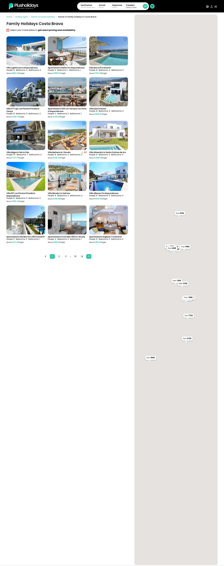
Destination (86, 5)
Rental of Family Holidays (43, 17)
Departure (117, 5)
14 (82, 256)
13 (75, 256)
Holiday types (21, 17)
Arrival (102, 5)
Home (9, 17)
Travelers (130, 5)
